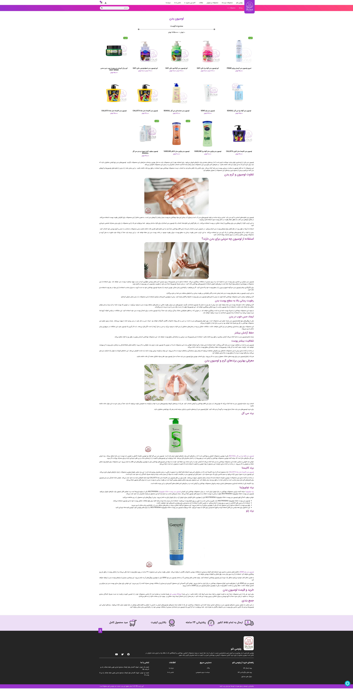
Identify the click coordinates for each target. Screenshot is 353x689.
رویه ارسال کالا (247, 668)
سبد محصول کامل (118, 622)
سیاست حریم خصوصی (203, 672)
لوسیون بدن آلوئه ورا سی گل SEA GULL (241, 456)
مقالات (201, 3)
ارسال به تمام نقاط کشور (230, 622)
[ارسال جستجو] (102, 8)
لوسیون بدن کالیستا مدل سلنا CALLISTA (241, 472)
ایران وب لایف (224, 686)
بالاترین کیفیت (158, 622)
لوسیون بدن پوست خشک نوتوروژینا (170, 491)
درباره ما (168, 3)
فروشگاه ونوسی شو (175, 594)
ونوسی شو (239, 3)
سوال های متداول (246, 676)
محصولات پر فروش (212, 3)
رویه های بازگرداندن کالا (245, 672)
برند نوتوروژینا (249, 491)
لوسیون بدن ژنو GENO (247, 572)
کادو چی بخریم (190, 3)
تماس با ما (177, 3)
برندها (241, 8)
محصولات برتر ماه (227, 3)
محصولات (232, 8)
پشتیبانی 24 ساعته (196, 622)
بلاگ (208, 668)
